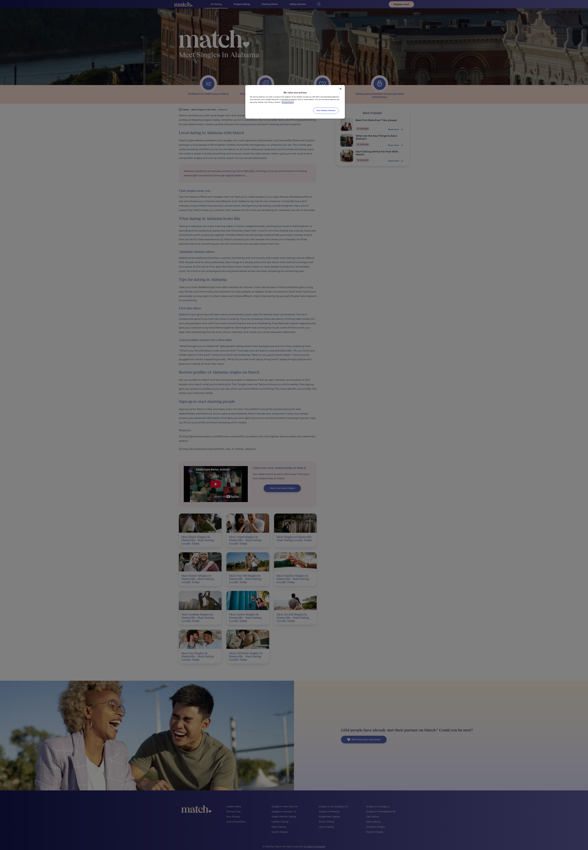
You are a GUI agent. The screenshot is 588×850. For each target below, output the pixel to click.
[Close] (340, 88)
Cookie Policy (287, 102)
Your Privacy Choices (326, 110)
